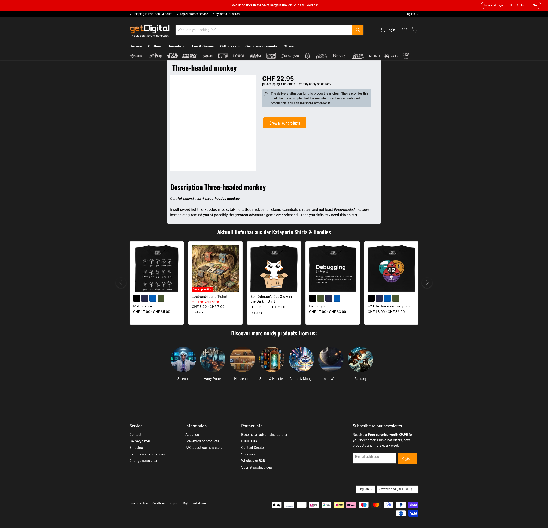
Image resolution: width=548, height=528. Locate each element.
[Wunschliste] (404, 30)
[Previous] (121, 283)
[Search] (357, 30)
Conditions (158, 503)
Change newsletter (143, 461)
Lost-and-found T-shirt (210, 296)
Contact (135, 435)
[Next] (427, 283)
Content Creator (253, 448)
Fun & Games (203, 46)
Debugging (318, 306)
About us (192, 435)
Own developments (261, 46)
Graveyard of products (202, 441)
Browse (136, 46)
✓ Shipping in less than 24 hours (151, 14)
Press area (249, 441)
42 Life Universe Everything (389, 306)
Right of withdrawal (194, 503)
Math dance (142, 306)
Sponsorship (250, 454)
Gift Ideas (228, 46)
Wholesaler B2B (253, 461)
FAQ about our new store (203, 448)
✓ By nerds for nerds (226, 14)
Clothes (154, 46)
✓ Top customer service (192, 14)
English (410, 14)
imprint (174, 503)
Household (176, 46)
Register (408, 458)
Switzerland (395, 489)
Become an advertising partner (264, 435)
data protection (139, 503)
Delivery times (140, 441)
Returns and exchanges (147, 454)
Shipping (136, 448)
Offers (289, 46)
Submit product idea (256, 467)
